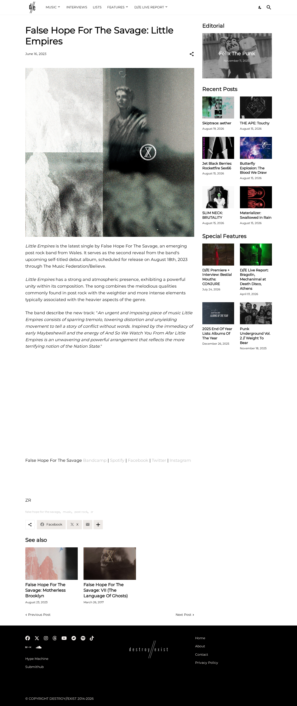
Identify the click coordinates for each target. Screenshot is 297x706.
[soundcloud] (39, 647)
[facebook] (27, 638)
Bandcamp (95, 460)
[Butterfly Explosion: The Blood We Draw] (256, 148)
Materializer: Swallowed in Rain (255, 215)
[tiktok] (92, 638)
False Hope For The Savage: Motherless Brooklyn (45, 590)
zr (92, 511)
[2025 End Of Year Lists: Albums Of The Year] (218, 313)
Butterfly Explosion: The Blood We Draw (253, 168)
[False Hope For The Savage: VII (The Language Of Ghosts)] (110, 563)
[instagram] (46, 638)
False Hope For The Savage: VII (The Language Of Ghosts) (106, 590)
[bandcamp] (73, 638)
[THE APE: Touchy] (256, 107)
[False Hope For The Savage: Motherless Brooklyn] (51, 563)
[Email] (87, 524)
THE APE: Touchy (254, 123)
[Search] (268, 7)
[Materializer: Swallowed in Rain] (256, 197)
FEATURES (116, 7)
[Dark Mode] (260, 7)
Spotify (117, 460)
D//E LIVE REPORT (149, 7)
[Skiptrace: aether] (218, 107)
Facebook (138, 460)
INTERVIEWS (76, 7)
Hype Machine (36, 659)
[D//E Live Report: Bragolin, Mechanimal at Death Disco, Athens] (256, 255)
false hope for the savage (42, 511)
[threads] (55, 638)
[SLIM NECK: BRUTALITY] (218, 197)
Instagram (180, 460)
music (67, 511)
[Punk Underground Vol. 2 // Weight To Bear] (256, 313)
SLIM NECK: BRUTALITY (212, 215)
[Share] (191, 54)
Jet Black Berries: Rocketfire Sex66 (217, 165)
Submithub (34, 667)
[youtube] (64, 638)
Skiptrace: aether (216, 123)
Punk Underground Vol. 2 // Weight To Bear (255, 336)
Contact (201, 654)
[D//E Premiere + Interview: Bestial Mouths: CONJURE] (218, 255)
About (200, 646)
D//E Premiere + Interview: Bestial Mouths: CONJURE (217, 277)
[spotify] (83, 638)
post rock (81, 511)
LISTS (97, 7)
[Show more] (98, 524)
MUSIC (51, 7)
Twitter (159, 460)
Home (200, 638)
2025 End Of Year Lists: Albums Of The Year (217, 333)
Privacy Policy (206, 663)
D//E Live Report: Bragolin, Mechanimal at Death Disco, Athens (254, 279)
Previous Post (39, 615)
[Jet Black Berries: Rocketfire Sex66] (218, 148)
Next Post (183, 615)
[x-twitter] (37, 638)
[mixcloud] (28, 647)
